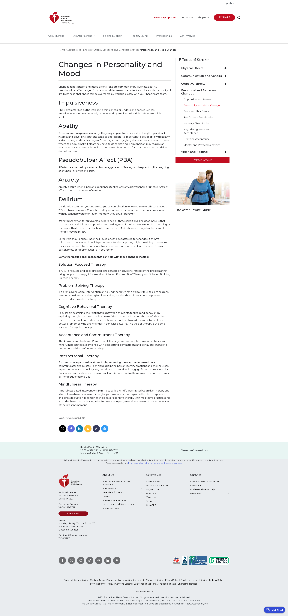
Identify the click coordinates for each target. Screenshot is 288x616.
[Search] (239, 17)
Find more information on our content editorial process (155, 463)
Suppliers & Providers (157, 583)
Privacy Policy (81, 580)
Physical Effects (192, 68)
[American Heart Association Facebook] (62, 560)
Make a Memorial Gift (157, 485)
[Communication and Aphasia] (225, 76)
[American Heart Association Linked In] (108, 560)
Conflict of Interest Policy (193, 580)
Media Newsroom (111, 508)
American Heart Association (204, 481)
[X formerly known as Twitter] (72, 560)
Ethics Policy (171, 580)
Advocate (151, 493)
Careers (106, 496)
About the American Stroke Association (116, 483)
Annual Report (109, 488)
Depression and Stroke (197, 99)
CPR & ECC (196, 485)
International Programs (114, 500)
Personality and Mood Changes (158, 50)
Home (61, 50)
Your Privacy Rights (144, 591)
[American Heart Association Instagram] (81, 560)
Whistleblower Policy (102, 583)
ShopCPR (151, 505)
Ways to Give (152, 489)
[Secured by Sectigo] (219, 560)
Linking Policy (216, 580)
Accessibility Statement (131, 580)
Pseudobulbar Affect (196, 111)
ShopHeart (152, 501)
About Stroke (74, 50)
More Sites (195, 493)
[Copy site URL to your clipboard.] (96, 429)
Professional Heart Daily (202, 489)
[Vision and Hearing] (225, 152)
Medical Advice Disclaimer (103, 580)
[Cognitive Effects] (225, 84)
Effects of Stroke (92, 50)
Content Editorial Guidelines (129, 583)
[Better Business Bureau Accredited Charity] (184, 560)
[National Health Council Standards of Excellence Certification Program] (176, 560)
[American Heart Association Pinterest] (117, 560)
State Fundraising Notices (183, 583)
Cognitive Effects (193, 83)
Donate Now (153, 481)
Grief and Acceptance (197, 139)
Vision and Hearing (194, 152)
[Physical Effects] (225, 68)
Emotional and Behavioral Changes (121, 50)
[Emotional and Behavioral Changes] (225, 92)
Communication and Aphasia (201, 76)
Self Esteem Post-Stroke (198, 117)
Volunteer (151, 497)
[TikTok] (90, 560)
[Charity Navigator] (198, 560)
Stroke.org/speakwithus (194, 450)
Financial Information (113, 492)
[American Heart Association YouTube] (99, 560)
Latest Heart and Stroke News (118, 504)
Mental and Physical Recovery (202, 145)
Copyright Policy (154, 580)
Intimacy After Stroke (196, 123)
